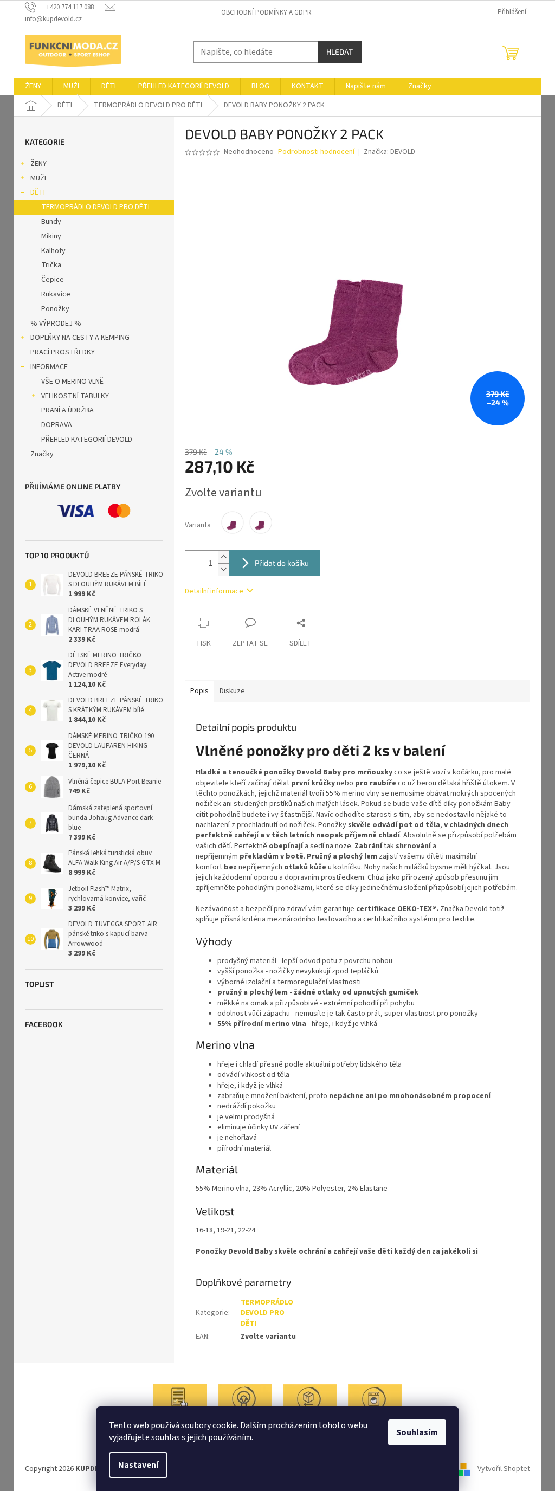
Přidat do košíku (282, 562)
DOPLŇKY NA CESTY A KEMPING (80, 337)
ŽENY (38, 163)
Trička (51, 265)
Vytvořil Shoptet (503, 1468)
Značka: (389, 151)
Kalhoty (53, 251)
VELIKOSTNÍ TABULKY (75, 396)
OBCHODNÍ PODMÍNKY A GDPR (266, 12)
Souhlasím (417, 1432)
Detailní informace (214, 591)
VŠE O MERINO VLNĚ (72, 381)
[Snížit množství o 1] (223, 569)
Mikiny (51, 236)
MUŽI (38, 178)
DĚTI (37, 192)
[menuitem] (33, 86)
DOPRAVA (56, 424)
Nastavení (138, 1465)
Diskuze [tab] (232, 691)
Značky (42, 454)
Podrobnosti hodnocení (316, 152)
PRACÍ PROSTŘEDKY (62, 352)
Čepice (52, 279)
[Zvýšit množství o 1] (223, 557)
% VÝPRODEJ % (55, 323)
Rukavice (55, 294)
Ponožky (55, 309)
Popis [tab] (199, 691)
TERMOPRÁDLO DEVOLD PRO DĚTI (95, 207)
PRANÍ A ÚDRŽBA (67, 410)
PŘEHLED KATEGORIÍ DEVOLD (86, 439)
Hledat (339, 51)
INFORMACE (49, 367)
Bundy (51, 221)
